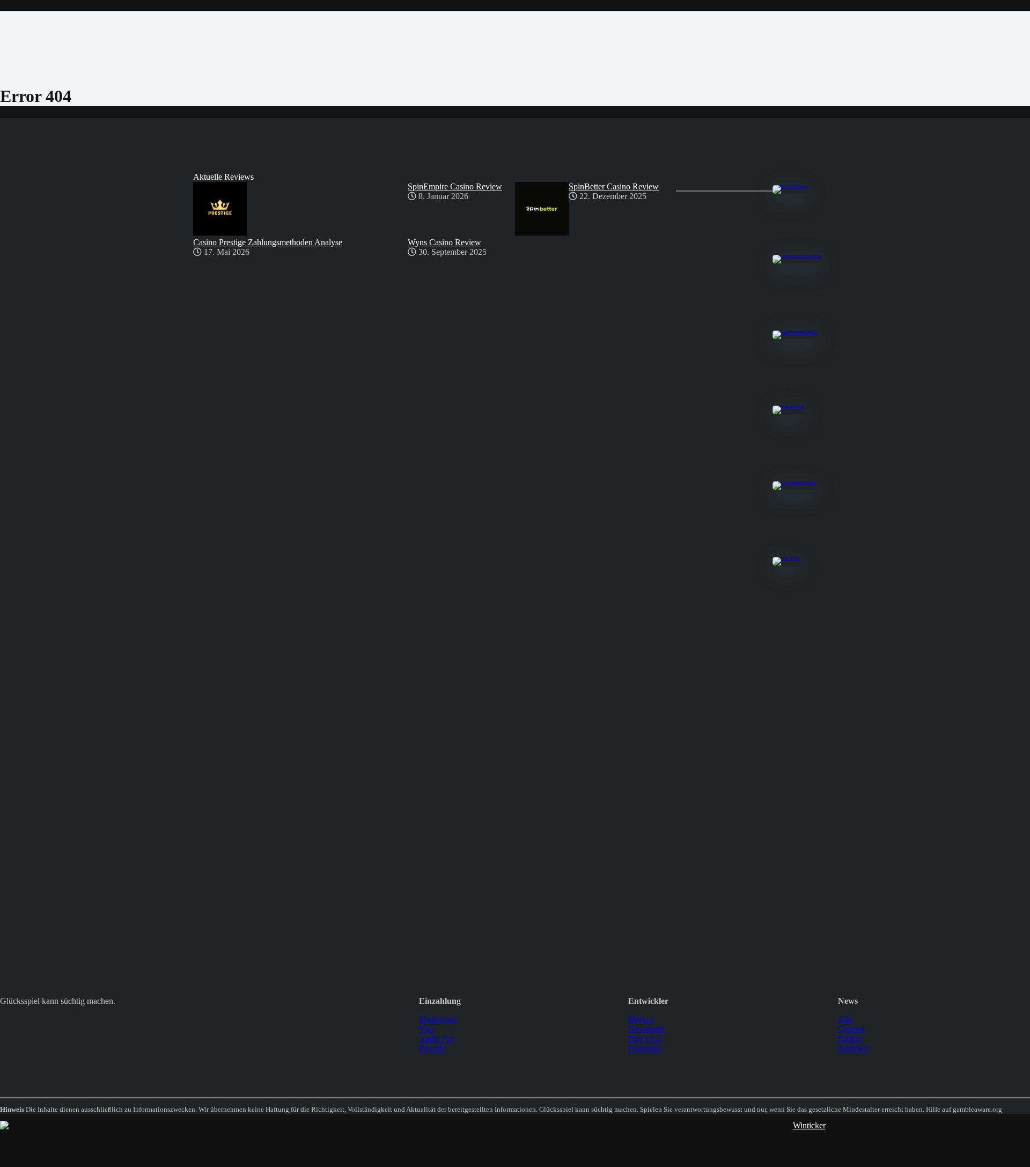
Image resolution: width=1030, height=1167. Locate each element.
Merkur (640, 1019)
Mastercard (438, 1019)
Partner (850, 1038)
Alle (845, 1019)
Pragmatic (645, 1048)
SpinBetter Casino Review (614, 186)
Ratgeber (853, 1048)
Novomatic (647, 1028)
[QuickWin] (794, 481)
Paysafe (432, 1048)
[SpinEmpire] (796, 254)
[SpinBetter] (794, 330)
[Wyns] (786, 556)
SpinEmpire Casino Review (455, 186)
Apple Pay (437, 1038)
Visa (426, 1028)
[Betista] (788, 405)
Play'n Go (645, 1038)
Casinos (851, 1028)
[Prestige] (790, 184)
